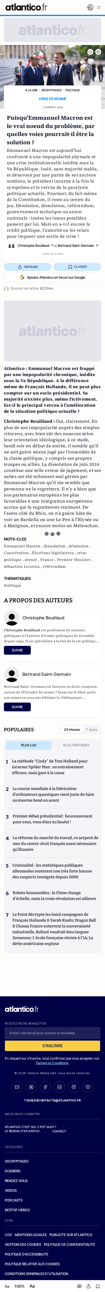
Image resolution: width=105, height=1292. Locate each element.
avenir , (32, 559)
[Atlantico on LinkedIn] (59, 1087)
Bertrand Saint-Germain (76, 245)
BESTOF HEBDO (17, 1210)
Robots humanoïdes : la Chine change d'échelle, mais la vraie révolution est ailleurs (54, 895)
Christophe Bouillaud (33, 245)
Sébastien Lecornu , (23, 566)
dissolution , (56, 546)
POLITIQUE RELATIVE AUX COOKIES (32, 1264)
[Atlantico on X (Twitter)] (31, 1087)
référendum (54, 566)
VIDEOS (11, 1190)
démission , (80, 546)
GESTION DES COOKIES (23, 1244)
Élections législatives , (54, 553)
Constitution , (18, 553)
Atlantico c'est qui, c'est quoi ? (30, 1127)
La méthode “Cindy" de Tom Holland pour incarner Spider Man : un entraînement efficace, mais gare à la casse (50, 767)
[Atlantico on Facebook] (45, 1087)
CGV (8, 1235)
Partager (31, 267)
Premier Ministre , (75, 559)
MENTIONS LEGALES (31, 1235)
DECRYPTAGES (16, 1161)
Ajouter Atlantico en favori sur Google (56, 277)
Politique (72, 90)
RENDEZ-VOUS (16, 1181)
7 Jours (91, 729)
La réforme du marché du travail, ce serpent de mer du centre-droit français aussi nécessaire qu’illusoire (55, 843)
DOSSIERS (12, 1171)
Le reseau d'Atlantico (22, 1131)
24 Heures (72, 729)
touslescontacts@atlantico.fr (52, 1100)
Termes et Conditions (52, 1063)
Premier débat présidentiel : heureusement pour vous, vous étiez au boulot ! (52, 819)
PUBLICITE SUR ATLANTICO (71, 1235)
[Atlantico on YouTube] (88, 1086)
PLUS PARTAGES (76, 745)
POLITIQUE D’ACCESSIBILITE (26, 1254)
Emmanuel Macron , (24, 546)
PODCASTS (13, 1200)
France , (48, 559)
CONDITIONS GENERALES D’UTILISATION (36, 1274)
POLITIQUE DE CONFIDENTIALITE (69, 1244)
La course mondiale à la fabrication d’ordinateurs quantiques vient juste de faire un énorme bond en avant (53, 794)
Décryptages (52, 90)
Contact (59, 1131)
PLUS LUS (28, 745)
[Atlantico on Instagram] (73, 1086)
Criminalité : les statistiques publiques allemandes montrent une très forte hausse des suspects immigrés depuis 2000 (52, 871)
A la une (31, 90)
